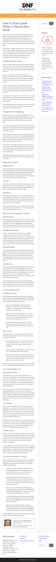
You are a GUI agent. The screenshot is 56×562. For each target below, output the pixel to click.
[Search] (51, 23)
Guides (40, 540)
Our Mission (23, 536)
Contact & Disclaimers (41, 15)
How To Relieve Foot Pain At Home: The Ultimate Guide (47, 103)
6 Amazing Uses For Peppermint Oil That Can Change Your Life (47, 83)
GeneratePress (33, 559)
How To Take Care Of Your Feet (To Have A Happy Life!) (47, 109)
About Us (22, 538)
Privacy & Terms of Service (27, 540)
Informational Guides (18, 15)
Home (9, 15)
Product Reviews (29, 15)
